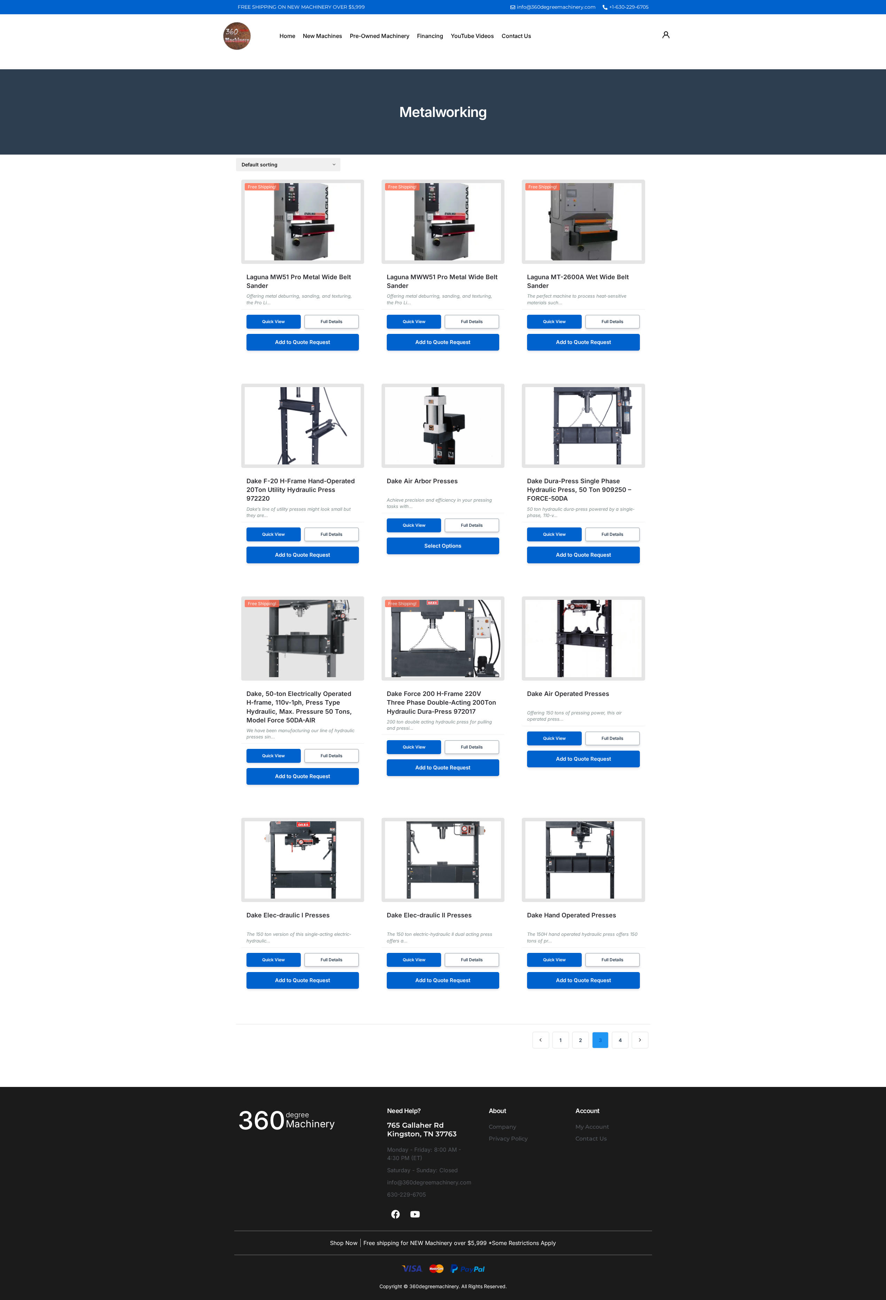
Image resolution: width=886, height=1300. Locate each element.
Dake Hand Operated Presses (571, 915)
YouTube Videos (472, 35)
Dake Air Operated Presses (568, 693)
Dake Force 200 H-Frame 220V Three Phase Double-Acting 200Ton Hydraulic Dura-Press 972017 (441, 702)
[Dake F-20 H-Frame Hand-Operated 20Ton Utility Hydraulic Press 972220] (302, 426)
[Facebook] (396, 1214)
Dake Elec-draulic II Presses (429, 915)
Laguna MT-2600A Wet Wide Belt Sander (578, 281)
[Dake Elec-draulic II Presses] (443, 860)
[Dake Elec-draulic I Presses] (302, 860)
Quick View (273, 321)
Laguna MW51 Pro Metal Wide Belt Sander (298, 281)
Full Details (332, 321)
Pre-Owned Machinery (379, 35)
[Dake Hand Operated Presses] (583, 860)
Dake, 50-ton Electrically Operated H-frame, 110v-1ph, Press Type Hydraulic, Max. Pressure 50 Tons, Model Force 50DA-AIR (299, 707)
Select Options (442, 545)
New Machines (322, 35)
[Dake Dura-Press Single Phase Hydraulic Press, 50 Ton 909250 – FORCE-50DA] (583, 426)
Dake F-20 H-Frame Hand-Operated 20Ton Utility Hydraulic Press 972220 (300, 489)
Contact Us (516, 35)
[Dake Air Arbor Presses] (443, 426)
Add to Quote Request (302, 342)
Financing (430, 35)
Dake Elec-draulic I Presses (288, 915)
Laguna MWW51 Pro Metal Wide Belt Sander (442, 281)
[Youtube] (415, 1214)
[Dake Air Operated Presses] (583, 638)
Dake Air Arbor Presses (422, 481)
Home (287, 35)
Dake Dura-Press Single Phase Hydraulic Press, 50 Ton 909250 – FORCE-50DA (579, 489)
